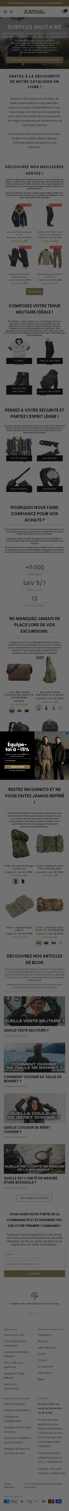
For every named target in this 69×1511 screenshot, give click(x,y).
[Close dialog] (67, 733)
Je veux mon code (17, 767)
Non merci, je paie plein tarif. (17, 770)
